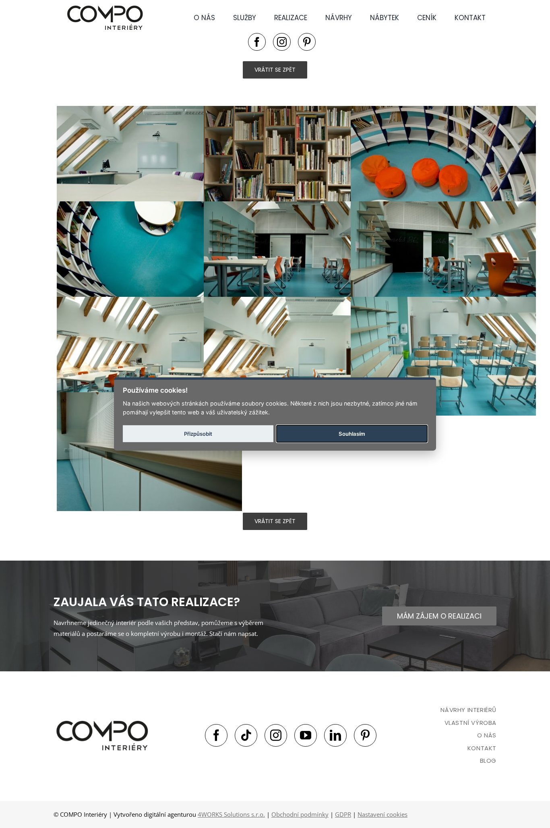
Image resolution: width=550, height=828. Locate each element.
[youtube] (305, 735)
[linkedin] (335, 735)
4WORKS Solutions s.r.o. (231, 814)
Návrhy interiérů (468, 710)
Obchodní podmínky (300, 814)
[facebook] (257, 42)
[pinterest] (307, 42)
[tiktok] (246, 735)
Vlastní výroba (470, 722)
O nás (486, 735)
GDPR (343, 814)
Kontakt (481, 748)
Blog (488, 760)
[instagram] (282, 42)
